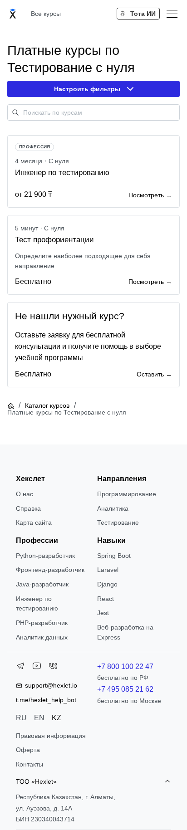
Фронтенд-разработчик (50, 569)
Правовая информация (51, 735)
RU (21, 718)
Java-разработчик (42, 584)
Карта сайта (34, 522)
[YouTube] (36, 667)
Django (107, 584)
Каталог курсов (47, 405)
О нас (24, 494)
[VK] (53, 667)
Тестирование (118, 522)
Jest (103, 612)
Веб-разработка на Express (125, 632)
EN (39, 718)
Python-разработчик (45, 555)
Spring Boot (114, 555)
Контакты (29, 764)
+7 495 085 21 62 (125, 689)
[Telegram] (20, 667)
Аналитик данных (42, 637)
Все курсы (46, 13)
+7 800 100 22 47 (125, 666)
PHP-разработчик (42, 622)
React (105, 598)
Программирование (126, 494)
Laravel (107, 569)
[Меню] (172, 13)
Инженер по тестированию (37, 603)
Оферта (28, 749)
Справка (28, 508)
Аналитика (112, 508)
